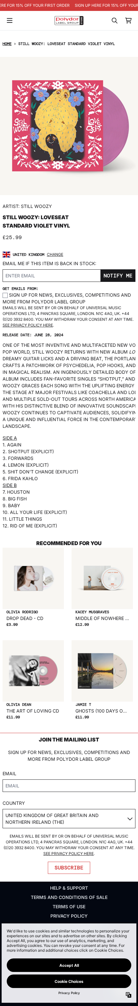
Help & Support (69, 888)
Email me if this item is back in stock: (49, 263)
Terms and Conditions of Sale (69, 897)
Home (7, 43)
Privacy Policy (69, 916)
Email (9, 773)
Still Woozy (36, 206)
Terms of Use (69, 906)
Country (14, 803)
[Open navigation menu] (10, 20)
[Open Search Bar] (114, 20)
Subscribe (69, 867)
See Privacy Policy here (28, 325)
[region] (69, 5)
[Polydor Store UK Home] (69, 20)
